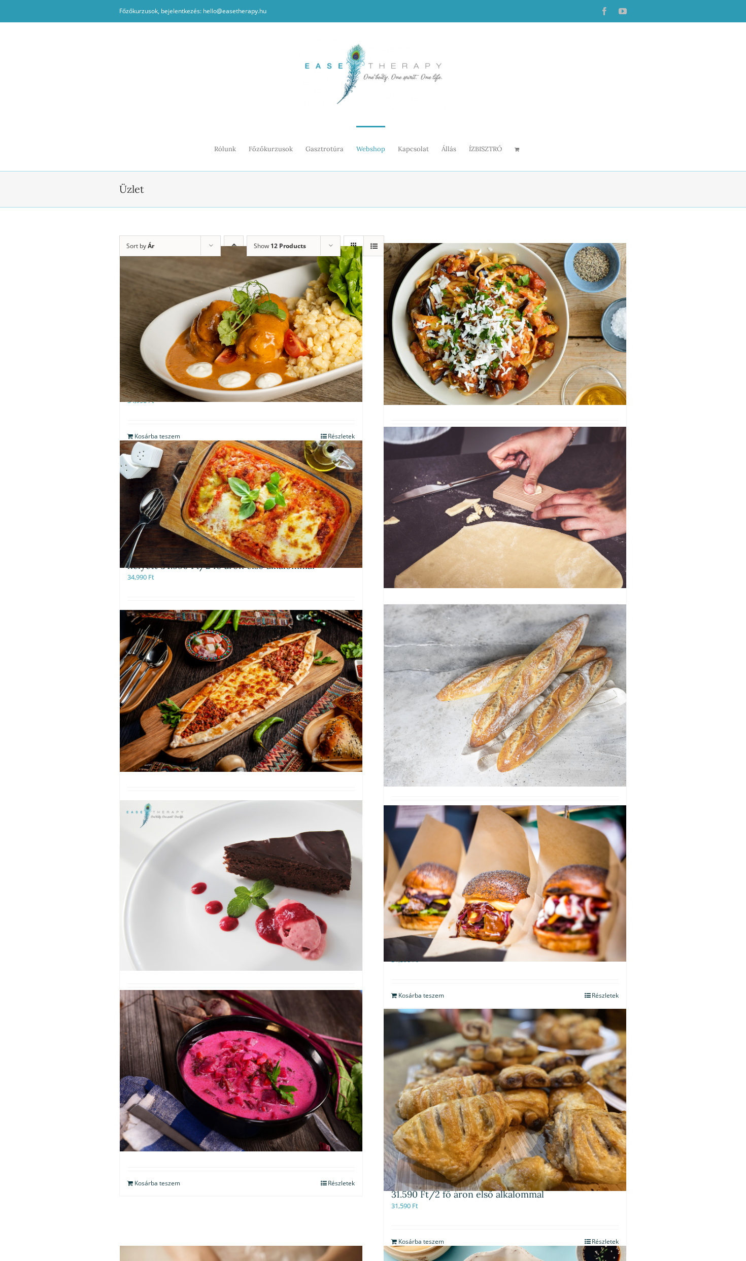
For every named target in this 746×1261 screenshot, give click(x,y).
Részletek (341, 1183)
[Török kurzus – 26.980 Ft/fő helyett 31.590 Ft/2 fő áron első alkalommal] (241, 691)
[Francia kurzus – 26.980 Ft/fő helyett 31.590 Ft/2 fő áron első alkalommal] (505, 695)
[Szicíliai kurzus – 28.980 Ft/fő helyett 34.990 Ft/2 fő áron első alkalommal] (505, 324)
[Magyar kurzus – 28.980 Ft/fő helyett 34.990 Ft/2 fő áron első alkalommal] (241, 324)
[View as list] (374, 246)
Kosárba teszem (157, 1183)
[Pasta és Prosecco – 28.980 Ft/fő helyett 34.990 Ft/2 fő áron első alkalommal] (505, 507)
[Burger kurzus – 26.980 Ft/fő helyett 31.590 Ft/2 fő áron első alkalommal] (505, 883)
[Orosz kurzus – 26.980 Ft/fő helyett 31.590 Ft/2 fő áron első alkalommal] (241, 1070)
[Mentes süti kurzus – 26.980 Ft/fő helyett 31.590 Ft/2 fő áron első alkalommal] (241, 885)
